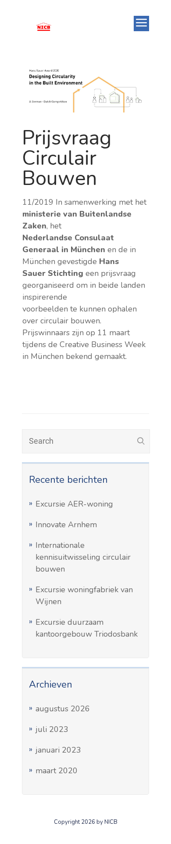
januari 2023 (58, 750)
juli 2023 (52, 729)
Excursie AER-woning (74, 504)
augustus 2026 (63, 708)
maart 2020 (57, 770)
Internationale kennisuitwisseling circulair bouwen (83, 557)
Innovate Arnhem (66, 524)
